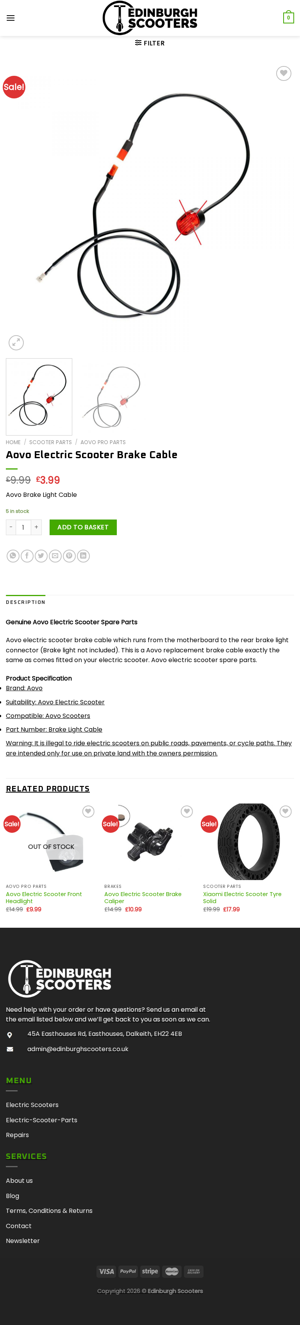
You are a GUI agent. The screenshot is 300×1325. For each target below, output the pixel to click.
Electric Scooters (32, 1104)
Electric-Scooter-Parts (41, 1120)
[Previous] (21, 208)
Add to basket (83, 527)
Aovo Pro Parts (103, 442)
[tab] (26, 603)
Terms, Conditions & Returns (49, 1210)
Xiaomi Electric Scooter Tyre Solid (242, 898)
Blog (12, 1195)
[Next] (278, 208)
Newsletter (23, 1240)
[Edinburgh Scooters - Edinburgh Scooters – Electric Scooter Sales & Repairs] (150, 18)
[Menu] (11, 17)
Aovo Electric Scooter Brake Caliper (143, 898)
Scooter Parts (50, 442)
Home (13, 442)
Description (26, 602)
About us (19, 1180)
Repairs (17, 1134)
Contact (19, 1225)
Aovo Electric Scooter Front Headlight (44, 898)
